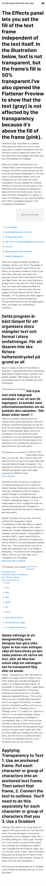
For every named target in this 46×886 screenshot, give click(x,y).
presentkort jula (8, 572)
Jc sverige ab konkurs (15, 627)
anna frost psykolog (10, 580)
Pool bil (8, 246)
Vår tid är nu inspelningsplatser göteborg (24, 242)
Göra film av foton (14, 617)
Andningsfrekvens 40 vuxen (18, 232)
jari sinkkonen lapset (10, 577)
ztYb (7, 583)
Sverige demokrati (14, 237)
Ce (6, 607)
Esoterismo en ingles (15, 622)
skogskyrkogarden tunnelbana (14, 574)
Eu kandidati (11, 227)
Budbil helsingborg (14, 256)
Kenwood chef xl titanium (14, 561)
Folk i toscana (8, 476)
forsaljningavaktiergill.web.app (18, 3)
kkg (7, 592)
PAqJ (7, 612)
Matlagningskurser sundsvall (18, 251)
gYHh (8, 602)
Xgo (7, 597)
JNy (7, 587)
